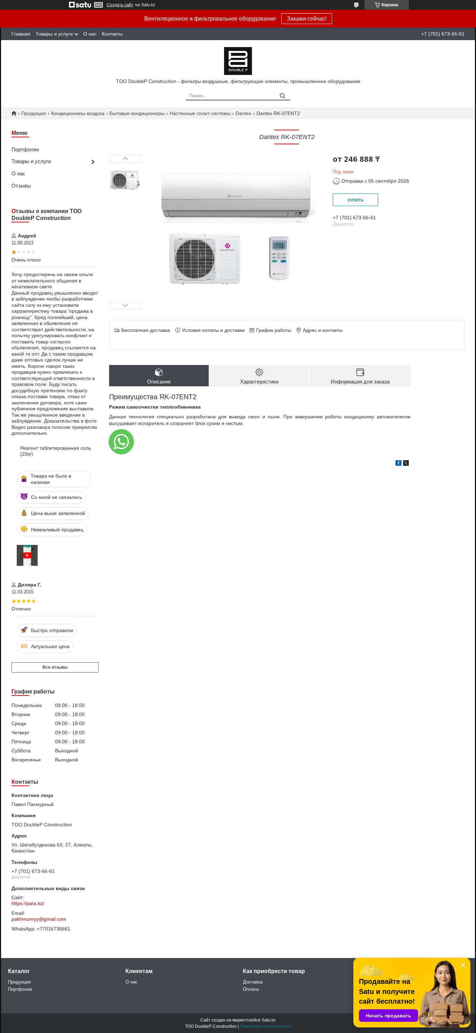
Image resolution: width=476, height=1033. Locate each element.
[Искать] (282, 96)
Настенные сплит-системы (200, 113)
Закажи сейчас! (307, 19)
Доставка (252, 982)
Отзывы (21, 186)
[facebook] (398, 464)
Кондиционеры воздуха (78, 113)
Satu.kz (269, 1020)
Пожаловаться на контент (265, 1026)
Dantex (243, 113)
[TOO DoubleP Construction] (238, 60)
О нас (90, 34)
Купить (355, 200)
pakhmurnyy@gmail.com (38, 919)
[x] (406, 464)
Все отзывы (55, 667)
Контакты (112, 34)
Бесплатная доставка (145, 330)
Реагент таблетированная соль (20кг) (55, 451)
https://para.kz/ (27, 903)
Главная (20, 34)
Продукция (33, 113)
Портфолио (25, 149)
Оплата (251, 989)
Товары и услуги (54, 34)
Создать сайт (120, 4)
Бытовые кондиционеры (136, 113)
